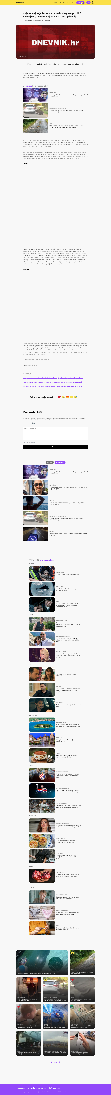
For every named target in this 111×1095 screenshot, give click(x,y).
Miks (60, 2)
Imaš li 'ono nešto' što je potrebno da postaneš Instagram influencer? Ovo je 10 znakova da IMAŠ (52, 382)
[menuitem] (93, 2)
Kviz (64, 2)
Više (55, 1062)
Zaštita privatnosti (51, 1092)
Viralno (55, 2)
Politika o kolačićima (63, 1092)
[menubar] (93, 2)
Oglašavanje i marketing (29, 1092)
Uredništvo (19, 1092)
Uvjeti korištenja (41, 1092)
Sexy (73, 2)
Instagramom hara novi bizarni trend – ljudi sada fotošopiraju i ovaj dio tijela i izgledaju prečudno (53, 378)
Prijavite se (55, 447)
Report (68, 2)
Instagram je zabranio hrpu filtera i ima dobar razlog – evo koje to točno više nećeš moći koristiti (52, 386)
